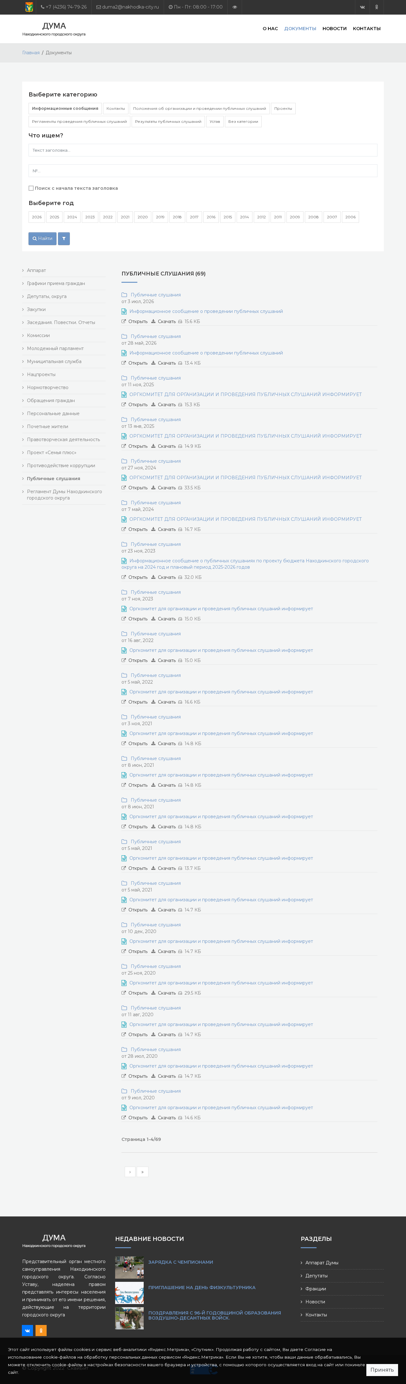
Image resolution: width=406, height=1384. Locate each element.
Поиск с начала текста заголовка (76, 188)
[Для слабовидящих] (234, 7)
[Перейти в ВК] (362, 7)
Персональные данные (53, 413)
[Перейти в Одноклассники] (377, 7)
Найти (44, 238)
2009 (295, 217)
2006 (350, 217)
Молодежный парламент (55, 348)
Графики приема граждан (56, 283)
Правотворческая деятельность (63, 439)
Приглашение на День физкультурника (202, 1287)
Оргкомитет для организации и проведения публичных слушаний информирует (221, 609)
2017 (194, 217)
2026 (37, 217)
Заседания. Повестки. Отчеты (61, 322)
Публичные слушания (154, 295)
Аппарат (36, 270)
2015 (228, 217)
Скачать (167, 321)
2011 (278, 217)
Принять (382, 1370)
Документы (300, 28)
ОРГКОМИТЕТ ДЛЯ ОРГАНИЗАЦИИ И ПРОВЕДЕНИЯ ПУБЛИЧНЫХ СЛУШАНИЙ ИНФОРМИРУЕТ (245, 394)
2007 (332, 217)
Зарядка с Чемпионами (180, 1262)
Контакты (367, 28)
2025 (54, 217)
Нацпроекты (41, 374)
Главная (31, 53)
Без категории (243, 121)
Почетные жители (47, 426)
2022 (108, 217)
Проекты (283, 108)
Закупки (36, 309)
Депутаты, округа (47, 296)
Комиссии (38, 335)
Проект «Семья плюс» (51, 452)
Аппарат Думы (321, 1263)
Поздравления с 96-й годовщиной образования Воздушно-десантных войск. (214, 1315)
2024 (72, 217)
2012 (261, 217)
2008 (313, 217)
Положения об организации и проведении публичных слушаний (199, 108)
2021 (125, 217)
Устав (215, 121)
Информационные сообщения (65, 108)
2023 (90, 217)
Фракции (315, 1289)
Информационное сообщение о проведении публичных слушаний (206, 311)
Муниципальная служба (54, 361)
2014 (244, 217)
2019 (160, 217)
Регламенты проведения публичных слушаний (79, 121)
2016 (211, 217)
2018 (177, 217)
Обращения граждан (51, 400)
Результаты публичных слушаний (168, 121)
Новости (335, 28)
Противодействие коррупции (61, 465)
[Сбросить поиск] (64, 238)
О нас (270, 28)
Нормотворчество (48, 387)
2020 (143, 217)
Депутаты (316, 1276)
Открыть (137, 321)
